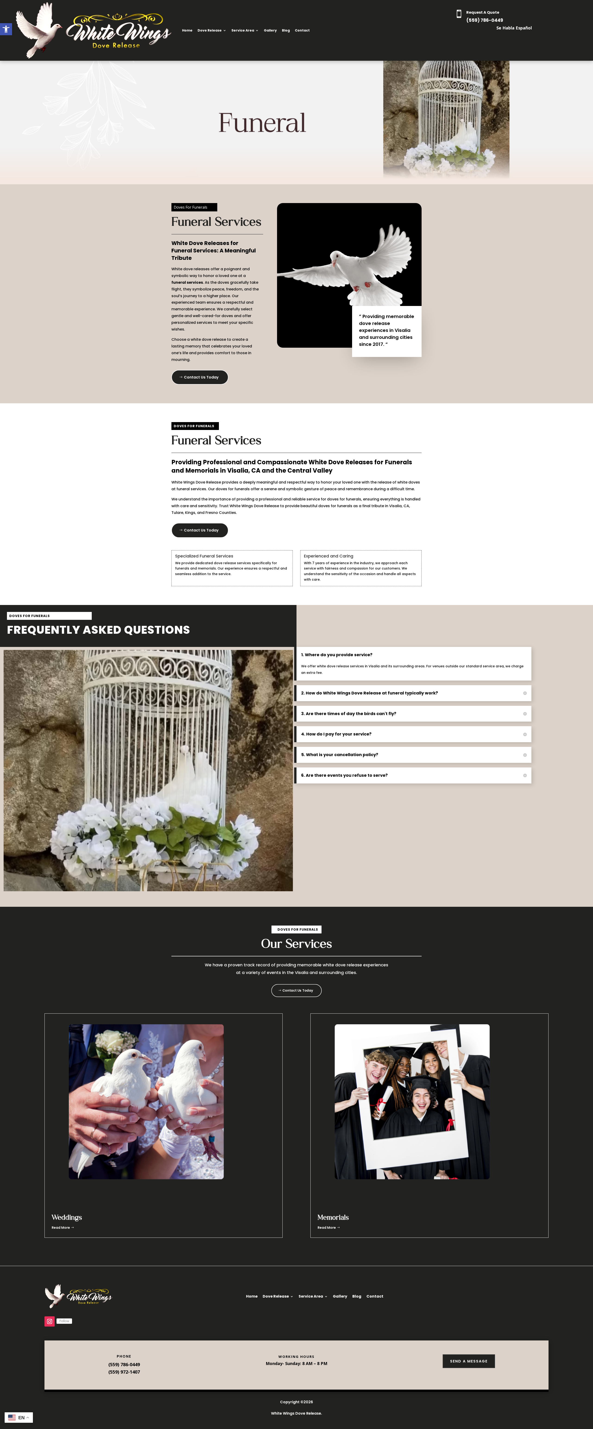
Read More (61, 1227)
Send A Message (469, 1361)
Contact (302, 30)
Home (187, 30)
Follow (64, 1321)
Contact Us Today (201, 377)
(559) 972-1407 (124, 1372)
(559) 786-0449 (484, 20)
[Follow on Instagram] (49, 1321)
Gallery (270, 30)
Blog (286, 30)
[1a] (148, 890)
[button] (6, 29)
